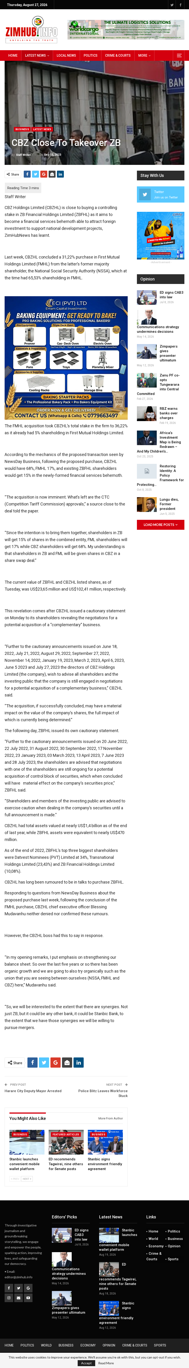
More (142, 55)
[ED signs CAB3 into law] (147, 297)
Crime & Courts (118, 55)
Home (13, 55)
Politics (90, 55)
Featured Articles (66, 1134)
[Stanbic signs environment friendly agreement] (105, 1142)
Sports (173, 1259)
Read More (106, 1363)
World (153, 1239)
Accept (86, 1363)
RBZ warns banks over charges (169, 413)
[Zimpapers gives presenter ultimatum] (147, 351)
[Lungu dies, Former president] (147, 504)
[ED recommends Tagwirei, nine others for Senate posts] (66, 1142)
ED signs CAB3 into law (82, 1235)
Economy (156, 1246)
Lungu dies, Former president (169, 504)
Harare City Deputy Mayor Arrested (33, 1091)
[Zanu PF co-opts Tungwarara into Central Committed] (147, 380)
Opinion (174, 1246)
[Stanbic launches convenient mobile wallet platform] (26, 1142)
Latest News (35, 55)
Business (22, 129)
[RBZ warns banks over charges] (147, 413)
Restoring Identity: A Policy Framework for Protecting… (160, 475)
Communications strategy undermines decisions (69, 1273)
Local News (66, 55)
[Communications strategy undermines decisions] (147, 317)
